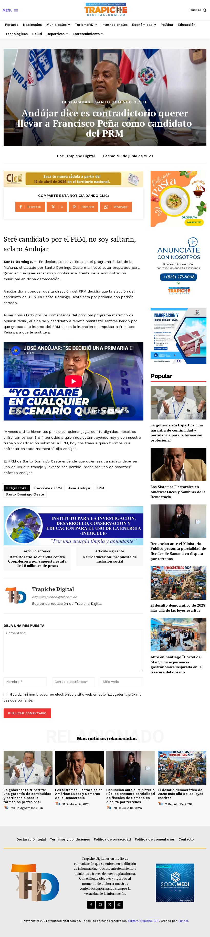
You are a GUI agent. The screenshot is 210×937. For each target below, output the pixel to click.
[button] (198, 10)
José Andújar (79, 488)
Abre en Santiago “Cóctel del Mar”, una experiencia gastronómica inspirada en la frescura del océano (176, 664)
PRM (100, 488)
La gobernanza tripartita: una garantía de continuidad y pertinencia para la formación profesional (177, 433)
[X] (110, 905)
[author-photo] (7, 808)
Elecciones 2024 (47, 488)
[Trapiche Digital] (16, 596)
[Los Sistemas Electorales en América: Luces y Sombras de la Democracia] (178, 464)
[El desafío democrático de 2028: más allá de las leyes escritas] (178, 583)
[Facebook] (91, 905)
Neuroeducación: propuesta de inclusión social (110, 559)
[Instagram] (100, 905)
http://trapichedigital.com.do (54, 597)
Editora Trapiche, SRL (143, 921)
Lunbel (183, 921)
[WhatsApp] (119, 905)
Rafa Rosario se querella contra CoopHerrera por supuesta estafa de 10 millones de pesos (37, 561)
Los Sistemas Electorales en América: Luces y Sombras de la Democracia (178, 491)
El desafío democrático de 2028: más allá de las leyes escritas (178, 608)
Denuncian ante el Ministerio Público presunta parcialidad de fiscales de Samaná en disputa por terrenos (178, 551)
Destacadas (76, 102)
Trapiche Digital (80, 156)
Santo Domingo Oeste (121, 102)
